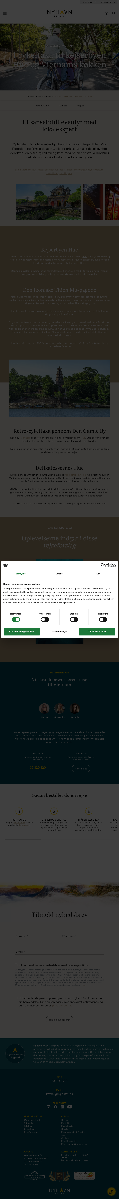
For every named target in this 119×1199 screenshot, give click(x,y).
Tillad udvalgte (59, 631)
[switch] (45, 619)
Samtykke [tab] (21, 573)
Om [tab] (98, 573)
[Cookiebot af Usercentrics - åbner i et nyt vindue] (103, 565)
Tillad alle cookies (97, 631)
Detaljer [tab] (60, 573)
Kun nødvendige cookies (21, 631)
